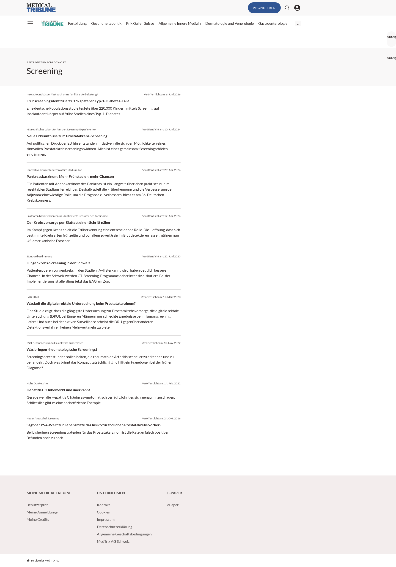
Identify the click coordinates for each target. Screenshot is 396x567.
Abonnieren (264, 8)
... (298, 23)
